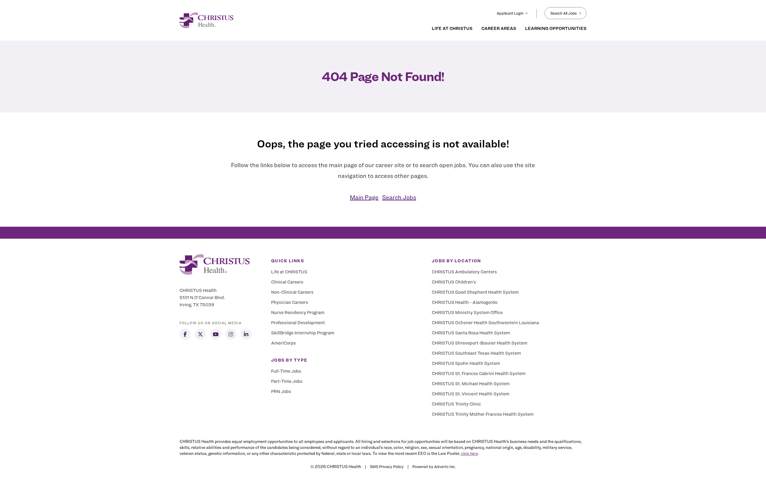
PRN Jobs (281, 391)
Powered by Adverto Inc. (434, 466)
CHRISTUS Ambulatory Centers (464, 272)
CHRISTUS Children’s (454, 282)
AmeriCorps (283, 343)
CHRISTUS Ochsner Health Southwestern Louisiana (485, 322)
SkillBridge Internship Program (302, 333)
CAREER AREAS (498, 28)
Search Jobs (399, 197)
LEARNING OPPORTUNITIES (555, 28)
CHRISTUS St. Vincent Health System (470, 394)
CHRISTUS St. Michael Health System (471, 383)
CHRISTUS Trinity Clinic (456, 404)
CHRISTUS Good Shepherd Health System (475, 292)
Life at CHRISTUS (289, 272)
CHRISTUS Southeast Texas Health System (476, 353)
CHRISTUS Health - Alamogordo (464, 302)
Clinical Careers (287, 282)
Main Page (364, 197)
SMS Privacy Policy (387, 466)
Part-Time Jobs (287, 381)
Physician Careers (289, 302)
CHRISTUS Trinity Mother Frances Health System (483, 414)
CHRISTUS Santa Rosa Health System (471, 333)
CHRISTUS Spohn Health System (466, 363)
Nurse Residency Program (297, 312)
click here (469, 453)
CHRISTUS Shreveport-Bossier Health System (479, 343)
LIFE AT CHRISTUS (452, 28)
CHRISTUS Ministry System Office (467, 312)
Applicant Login (510, 13)
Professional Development (298, 322)
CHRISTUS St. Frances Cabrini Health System (478, 373)
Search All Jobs (563, 13)
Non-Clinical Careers (292, 292)
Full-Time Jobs (286, 371)
